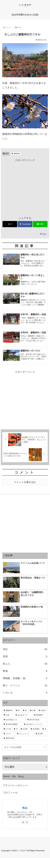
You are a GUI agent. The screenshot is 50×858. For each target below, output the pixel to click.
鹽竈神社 (17, 154)
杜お (25, 807)
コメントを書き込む (25, 482)
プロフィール (10, 792)
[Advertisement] (25, 187)
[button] (44, 747)
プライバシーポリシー (15, 785)
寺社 (7, 154)
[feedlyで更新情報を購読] (23, 822)
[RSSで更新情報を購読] (27, 822)
